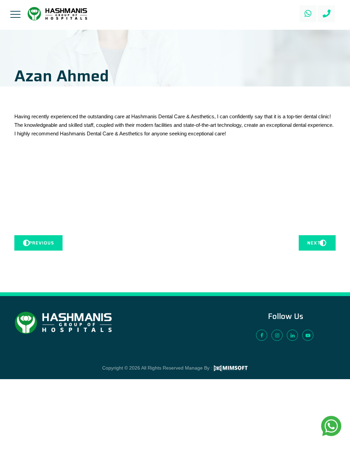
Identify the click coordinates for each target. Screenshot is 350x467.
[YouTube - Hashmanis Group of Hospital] (307, 335)
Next (314, 242)
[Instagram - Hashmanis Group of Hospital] (277, 335)
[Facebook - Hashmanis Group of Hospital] (261, 335)
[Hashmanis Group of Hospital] (57, 13)
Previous (41, 242)
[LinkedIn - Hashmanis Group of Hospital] (292, 335)
